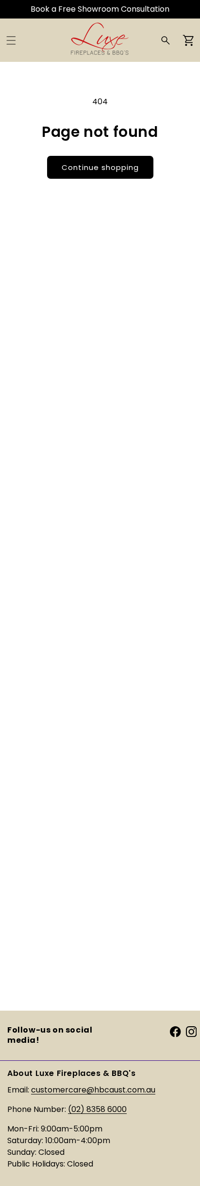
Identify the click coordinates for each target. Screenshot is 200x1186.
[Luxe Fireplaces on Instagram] (191, 1031)
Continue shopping (100, 167)
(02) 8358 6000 (97, 1109)
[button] (11, 40)
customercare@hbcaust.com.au (93, 1089)
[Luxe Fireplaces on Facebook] (175, 1031)
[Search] (165, 40)
